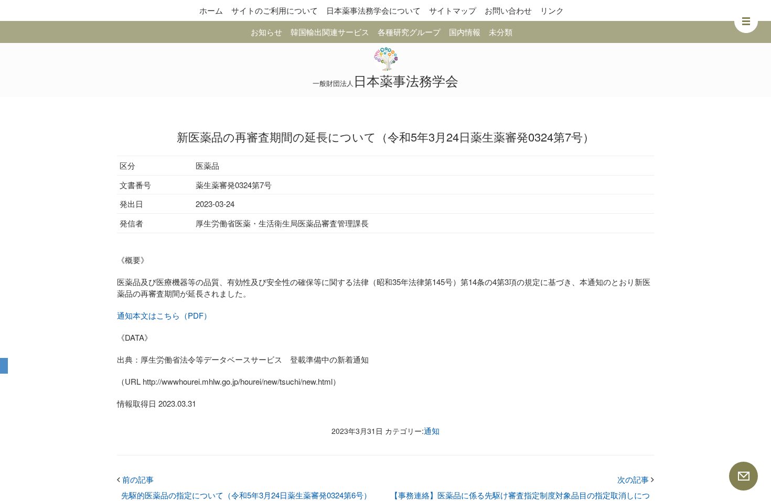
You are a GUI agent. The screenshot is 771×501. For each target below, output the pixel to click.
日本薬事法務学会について (373, 10)
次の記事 (635, 479)
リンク (552, 10)
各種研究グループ (409, 31)
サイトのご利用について (274, 10)
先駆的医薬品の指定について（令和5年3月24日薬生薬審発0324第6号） (246, 494)
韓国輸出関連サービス (330, 31)
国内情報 (464, 31)
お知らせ (266, 31)
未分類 (500, 31)
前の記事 (135, 479)
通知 (432, 430)
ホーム (211, 10)
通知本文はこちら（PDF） (164, 315)
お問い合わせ (508, 10)
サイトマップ (452, 10)
